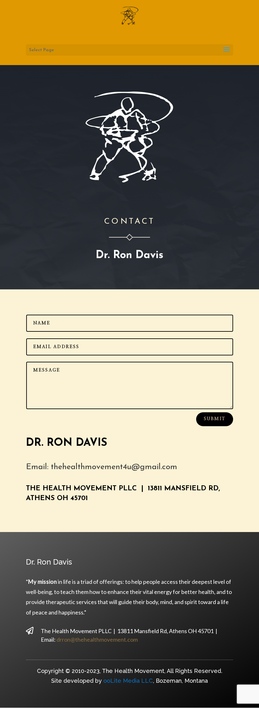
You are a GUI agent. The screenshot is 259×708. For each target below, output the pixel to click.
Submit (215, 419)
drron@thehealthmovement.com (97, 639)
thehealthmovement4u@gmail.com (114, 467)
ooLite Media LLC (128, 680)
